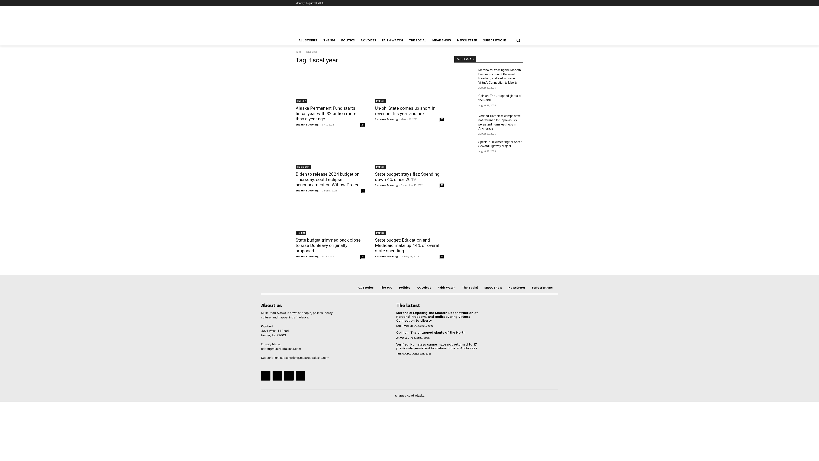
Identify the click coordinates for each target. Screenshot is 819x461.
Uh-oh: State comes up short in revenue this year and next (405, 111)
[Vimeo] (515, 3)
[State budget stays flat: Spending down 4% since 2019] (409, 151)
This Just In (303, 166)
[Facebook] (497, 3)
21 (362, 124)
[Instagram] (503, 3)
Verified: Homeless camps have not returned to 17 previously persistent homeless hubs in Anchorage (436, 346)
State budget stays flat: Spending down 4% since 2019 (407, 177)
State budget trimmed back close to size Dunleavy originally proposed (328, 245)
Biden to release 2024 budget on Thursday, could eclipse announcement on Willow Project (328, 179)
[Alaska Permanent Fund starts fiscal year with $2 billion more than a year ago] (330, 85)
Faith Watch (404, 325)
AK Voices (402, 337)
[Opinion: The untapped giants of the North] (464, 101)
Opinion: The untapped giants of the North (430, 332)
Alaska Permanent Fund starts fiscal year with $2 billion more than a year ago (326, 113)
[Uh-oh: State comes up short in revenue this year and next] (409, 85)
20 (362, 256)
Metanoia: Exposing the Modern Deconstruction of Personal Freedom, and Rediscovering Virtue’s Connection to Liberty (437, 316)
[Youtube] (520, 3)
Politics (380, 100)
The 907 (301, 100)
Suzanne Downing (307, 124)
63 (442, 119)
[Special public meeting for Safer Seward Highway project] (464, 147)
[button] (518, 40)
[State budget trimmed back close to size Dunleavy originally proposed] (330, 217)
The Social (403, 353)
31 (442, 256)
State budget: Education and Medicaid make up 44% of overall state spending (408, 245)
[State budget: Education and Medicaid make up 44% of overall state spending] (409, 217)
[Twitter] (509, 3)
